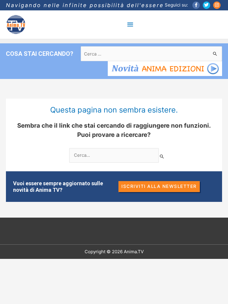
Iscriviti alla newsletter (159, 186)
